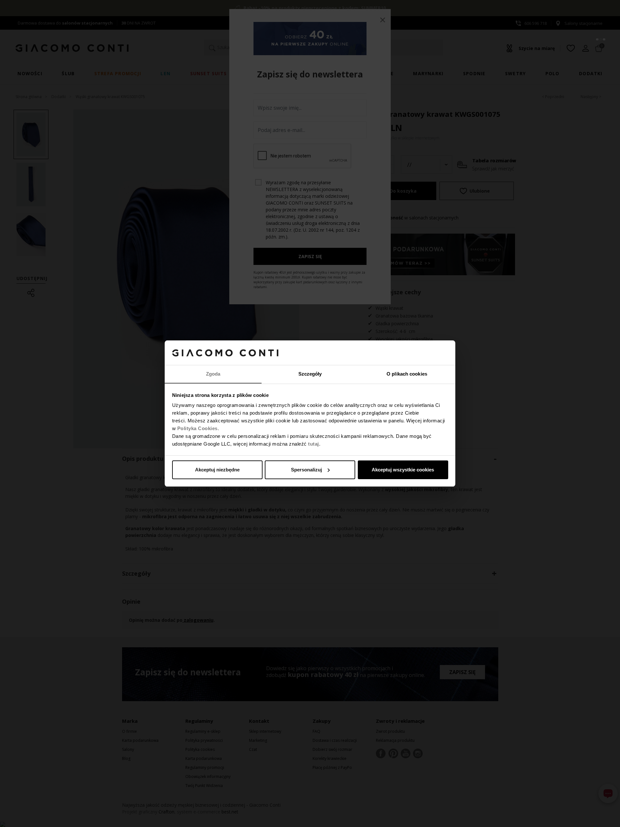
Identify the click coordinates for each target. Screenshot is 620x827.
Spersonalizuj (306, 469)
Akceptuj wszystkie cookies (403, 469)
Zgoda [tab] (213, 374)
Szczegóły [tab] (310, 374)
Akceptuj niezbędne (217, 469)
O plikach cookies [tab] (407, 374)
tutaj (313, 444)
